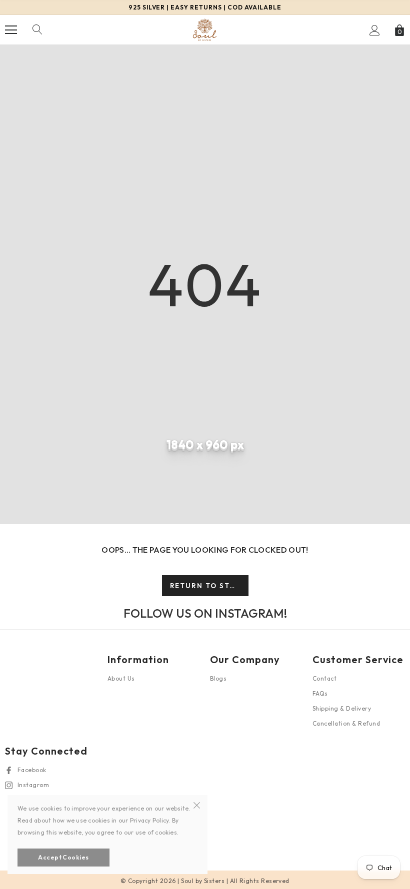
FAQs (320, 693)
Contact (324, 678)
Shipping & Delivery (341, 708)
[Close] (197, 804)
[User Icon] (375, 30)
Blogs (218, 678)
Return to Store (208, 586)
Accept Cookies (63, 857)
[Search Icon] (37, 30)
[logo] (205, 29)
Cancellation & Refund (346, 723)
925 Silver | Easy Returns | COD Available (205, 7)
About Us (121, 678)
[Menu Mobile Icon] (11, 30)
